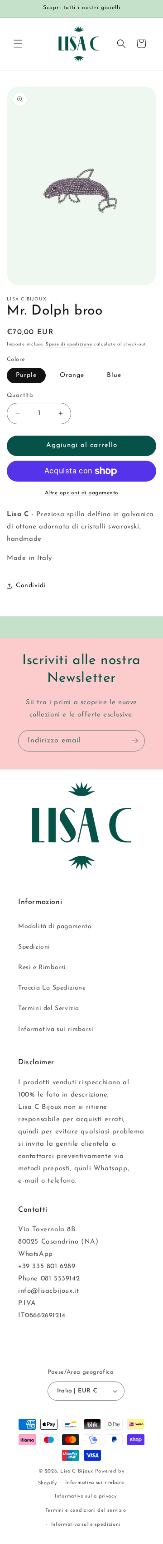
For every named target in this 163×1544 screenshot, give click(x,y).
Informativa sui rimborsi (55, 1029)
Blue (114, 375)
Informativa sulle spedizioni (86, 1524)
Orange (72, 375)
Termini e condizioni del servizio (85, 1510)
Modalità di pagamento (55, 926)
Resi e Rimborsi (42, 967)
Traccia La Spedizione (52, 988)
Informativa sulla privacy (86, 1496)
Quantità (20, 395)
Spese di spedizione (69, 344)
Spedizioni (34, 947)
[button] (18, 44)
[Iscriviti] (134, 741)
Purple (26, 375)
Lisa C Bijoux (76, 1471)
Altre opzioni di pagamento (82, 493)
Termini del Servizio (48, 1008)
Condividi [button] (31, 585)
